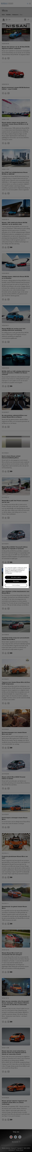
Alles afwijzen (16, 581)
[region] (16, 576)
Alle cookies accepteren (16, 577)
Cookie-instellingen (16, 585)
